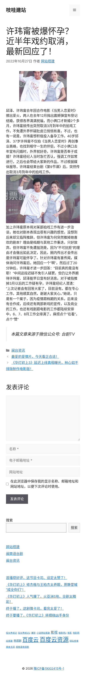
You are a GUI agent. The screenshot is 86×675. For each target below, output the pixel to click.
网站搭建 (13, 547)
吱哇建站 (16, 10)
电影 (69, 633)
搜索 (9, 520)
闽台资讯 (18, 350)
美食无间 (10, 647)
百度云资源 (54, 639)
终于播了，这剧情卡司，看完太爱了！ (35, 609)
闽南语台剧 (14, 554)
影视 (54, 632)
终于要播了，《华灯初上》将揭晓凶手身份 (37, 615)
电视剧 (17, 640)
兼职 (33, 633)
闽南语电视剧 (22, 647)
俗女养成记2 (24, 633)
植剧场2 (62, 633)
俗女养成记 (11, 633)
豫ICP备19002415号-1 (49, 668)
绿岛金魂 (74, 641)
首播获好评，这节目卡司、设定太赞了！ (36, 578)
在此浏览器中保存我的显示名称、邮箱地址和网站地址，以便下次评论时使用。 (44, 484)
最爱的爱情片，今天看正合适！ (35, 357)
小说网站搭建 (43, 633)
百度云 (30, 639)
